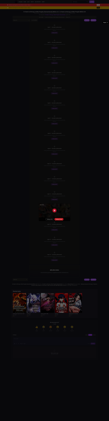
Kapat (104, 22)
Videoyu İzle (50, 219)
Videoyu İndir (59, 219)
